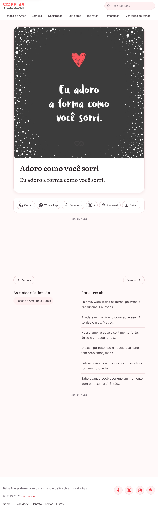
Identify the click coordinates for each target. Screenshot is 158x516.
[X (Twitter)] (129, 490)
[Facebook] (118, 490)
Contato (37, 504)
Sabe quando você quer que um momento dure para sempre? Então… (112, 381)
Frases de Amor (15, 15)
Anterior (26, 280)
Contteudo (28, 496)
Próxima (131, 280)
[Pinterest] (150, 490)
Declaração (55, 15)
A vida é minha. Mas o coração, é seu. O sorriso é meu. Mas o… (110, 319)
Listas (60, 504)
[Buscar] (108, 6)
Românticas (112, 15)
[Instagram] (140, 490)
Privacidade (21, 504)
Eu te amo (75, 15)
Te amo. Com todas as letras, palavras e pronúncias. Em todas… (110, 304)
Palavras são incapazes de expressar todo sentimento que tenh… (112, 365)
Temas (49, 504)
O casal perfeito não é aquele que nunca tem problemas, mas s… (110, 350)
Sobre (7, 504)
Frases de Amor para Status (33, 300)
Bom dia (37, 15)
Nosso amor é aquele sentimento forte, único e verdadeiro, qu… (110, 335)
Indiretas (92, 15)
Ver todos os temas (138, 15)
